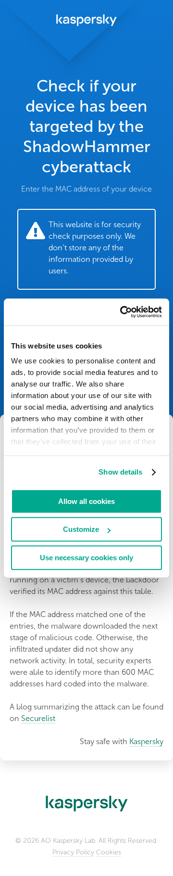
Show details (120, 472)
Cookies (108, 852)
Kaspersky (146, 741)
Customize (81, 529)
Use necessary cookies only (86, 558)
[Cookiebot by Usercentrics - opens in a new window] (122, 312)
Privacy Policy (73, 852)
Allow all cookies (86, 501)
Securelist (38, 718)
